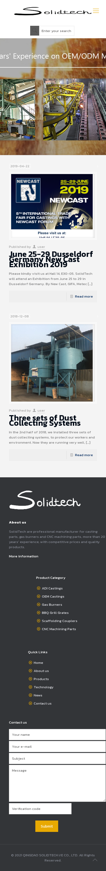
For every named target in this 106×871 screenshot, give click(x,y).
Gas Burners (52, 604)
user (41, 246)
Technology (44, 687)
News (38, 695)
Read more (84, 296)
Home (38, 662)
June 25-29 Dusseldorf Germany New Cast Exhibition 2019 (51, 259)
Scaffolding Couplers (59, 620)
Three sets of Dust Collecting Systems (45, 420)
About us (41, 670)
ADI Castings (52, 588)
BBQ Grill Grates (55, 612)
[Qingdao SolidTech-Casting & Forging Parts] (53, 11)
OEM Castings (53, 596)
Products (41, 678)
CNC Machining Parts (59, 629)
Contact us (43, 703)
